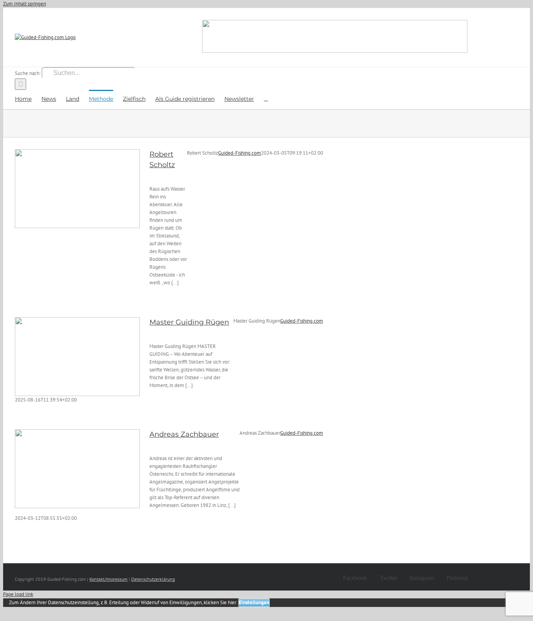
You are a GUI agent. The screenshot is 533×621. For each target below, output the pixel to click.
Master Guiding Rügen (189, 322)
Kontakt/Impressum (108, 579)
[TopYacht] (334, 37)
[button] (266, 98)
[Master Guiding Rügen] (77, 356)
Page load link (18, 594)
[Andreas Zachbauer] (77, 468)
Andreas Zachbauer (184, 434)
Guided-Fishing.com (239, 153)
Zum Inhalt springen (24, 3)
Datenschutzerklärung (153, 579)
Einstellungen (254, 602)
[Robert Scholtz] (77, 188)
